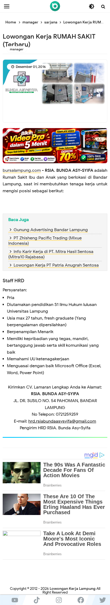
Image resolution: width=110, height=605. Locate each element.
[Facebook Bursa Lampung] (81, 600)
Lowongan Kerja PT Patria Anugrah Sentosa (56, 265)
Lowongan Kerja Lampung (73, 588)
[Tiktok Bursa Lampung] (37, 600)
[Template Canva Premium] (55, 145)
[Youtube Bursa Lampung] (15, 600)
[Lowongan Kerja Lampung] (55, 6)
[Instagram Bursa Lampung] (59, 600)
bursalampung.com (22, 170)
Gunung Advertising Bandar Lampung (51, 229)
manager (16, 49)
